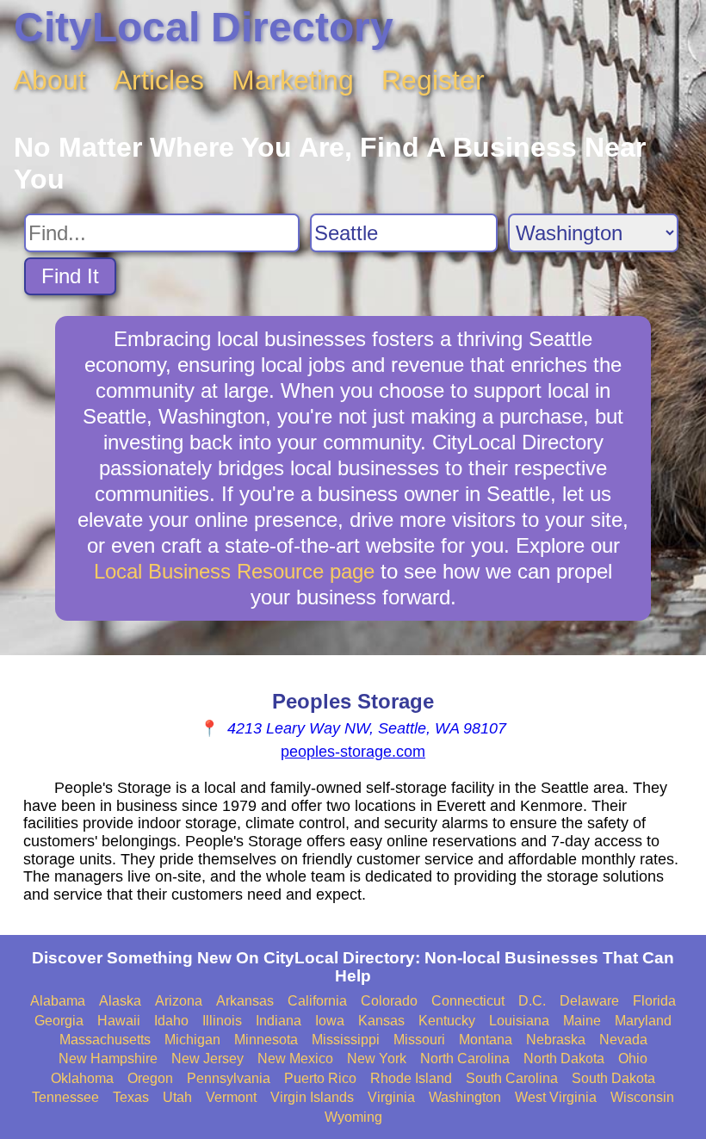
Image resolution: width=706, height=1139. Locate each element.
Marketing (293, 80)
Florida (654, 1001)
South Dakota (613, 1078)
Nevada (623, 1039)
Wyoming (353, 1117)
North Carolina (465, 1058)
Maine (582, 1020)
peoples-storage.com (353, 751)
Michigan (192, 1039)
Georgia (59, 1020)
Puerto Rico (320, 1078)
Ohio (632, 1058)
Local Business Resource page (234, 571)
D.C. (532, 1001)
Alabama (57, 1001)
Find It (70, 276)
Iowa (329, 1020)
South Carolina (512, 1078)
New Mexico (295, 1058)
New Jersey (207, 1058)
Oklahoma (82, 1078)
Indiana (278, 1020)
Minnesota (266, 1039)
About (50, 80)
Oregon (150, 1078)
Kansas (381, 1020)
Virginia (391, 1097)
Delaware (589, 1001)
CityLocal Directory (203, 27)
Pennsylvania (228, 1078)
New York (376, 1058)
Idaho (171, 1020)
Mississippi (346, 1039)
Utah (177, 1097)
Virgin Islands (312, 1097)
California (317, 1001)
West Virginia (556, 1097)
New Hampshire (108, 1058)
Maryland (643, 1020)
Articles (159, 80)
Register (433, 80)
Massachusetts (105, 1039)
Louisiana (519, 1020)
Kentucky (446, 1020)
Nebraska (555, 1039)
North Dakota (563, 1058)
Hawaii (118, 1020)
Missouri (419, 1039)
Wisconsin (642, 1097)
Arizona (178, 1001)
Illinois (222, 1020)
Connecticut (468, 1001)
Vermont (231, 1097)
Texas (131, 1097)
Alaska (120, 1001)
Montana (485, 1039)
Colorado (389, 1001)
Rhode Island (411, 1078)
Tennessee (65, 1097)
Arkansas (245, 1001)
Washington (465, 1097)
